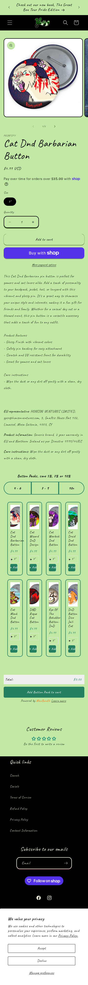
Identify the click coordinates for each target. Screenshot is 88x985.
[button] (9, 22)
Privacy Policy (19, 819)
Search (14, 775)
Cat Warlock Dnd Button (54, 538)
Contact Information (23, 830)
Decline (41, 960)
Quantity (9, 212)
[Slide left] (33, 126)
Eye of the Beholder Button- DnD (54, 618)
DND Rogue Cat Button (34, 616)
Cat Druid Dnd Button (72, 538)
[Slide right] (54, 126)
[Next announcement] (79, 7)
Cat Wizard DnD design (34, 538)
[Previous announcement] (9, 7)
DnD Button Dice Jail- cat (72, 618)
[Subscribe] (66, 863)
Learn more (58, 701)
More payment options (44, 265)
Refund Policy (18, 809)
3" (10, 201)
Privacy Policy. (68, 935)
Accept (41, 948)
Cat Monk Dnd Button (14, 616)
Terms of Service (20, 797)
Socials (14, 786)
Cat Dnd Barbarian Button (17, 538)
